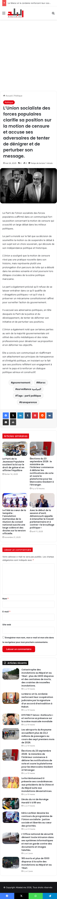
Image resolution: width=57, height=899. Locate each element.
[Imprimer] (13, 422)
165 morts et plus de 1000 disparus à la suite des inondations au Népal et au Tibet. (36, 863)
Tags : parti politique (29, 395)
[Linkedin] (20, 415)
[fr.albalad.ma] (16, 13)
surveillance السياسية (29, 389)
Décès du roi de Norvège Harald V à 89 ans (34, 801)
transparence (29, 402)
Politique (18, 95)
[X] (13, 415)
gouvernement (21, 382)
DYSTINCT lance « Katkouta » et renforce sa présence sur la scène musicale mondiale (37, 718)
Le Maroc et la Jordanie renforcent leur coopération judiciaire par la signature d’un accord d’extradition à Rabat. (37, 700)
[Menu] (3, 14)
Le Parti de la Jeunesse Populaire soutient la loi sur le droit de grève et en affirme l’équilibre (13, 464)
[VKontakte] (50, 415)
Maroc (41, 382)
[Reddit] (42, 415)
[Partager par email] (6, 422)
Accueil (8, 95)
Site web (6, 624)
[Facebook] (6, 415)
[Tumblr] (28, 415)
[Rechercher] (53, 14)
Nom (5, 598)
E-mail (6, 611)
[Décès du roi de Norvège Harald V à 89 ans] (10, 803)
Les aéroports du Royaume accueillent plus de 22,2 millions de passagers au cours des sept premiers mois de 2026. (37, 736)
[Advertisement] (28, 54)
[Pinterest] (35, 415)
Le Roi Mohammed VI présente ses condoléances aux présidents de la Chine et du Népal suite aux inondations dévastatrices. (37, 785)
